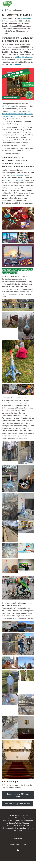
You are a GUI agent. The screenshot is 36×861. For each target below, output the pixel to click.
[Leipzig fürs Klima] (7, 4)
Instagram (11, 180)
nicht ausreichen (15, 65)
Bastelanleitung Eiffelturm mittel (18, 795)
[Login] (18, 850)
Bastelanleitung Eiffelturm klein (18, 804)
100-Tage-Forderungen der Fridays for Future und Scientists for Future (17, 113)
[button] (18, 850)
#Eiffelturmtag (7, 106)
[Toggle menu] (32, 4)
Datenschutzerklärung (18, 844)
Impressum (18, 838)
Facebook (20, 180)
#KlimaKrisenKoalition (24, 57)
